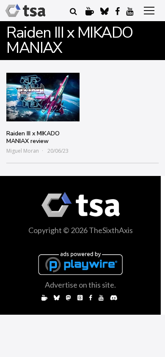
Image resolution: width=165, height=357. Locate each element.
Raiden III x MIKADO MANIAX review (33, 137)
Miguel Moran (22, 150)
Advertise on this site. (80, 284)
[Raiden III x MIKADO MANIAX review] (43, 97)
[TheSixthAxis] (25, 11)
